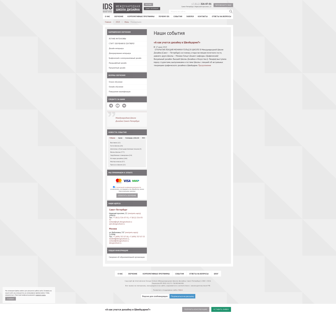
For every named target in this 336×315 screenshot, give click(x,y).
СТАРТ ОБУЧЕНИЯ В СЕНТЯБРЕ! (122, 43)
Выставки (115, 143)
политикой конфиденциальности (128, 187)
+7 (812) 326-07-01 (121, 217)
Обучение (118, 16)
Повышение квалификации (119, 91)
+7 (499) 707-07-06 (121, 236)
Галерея (190, 16)
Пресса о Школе (118, 165)
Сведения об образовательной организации (127, 257)
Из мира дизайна (118, 158)
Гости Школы (116, 146)
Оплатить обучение (127, 195)
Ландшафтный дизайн (118, 63)
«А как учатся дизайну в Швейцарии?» (177, 42)
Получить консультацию (195, 309)
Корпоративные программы (140, 16)
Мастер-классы (117, 161)
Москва (148, 4)
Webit (180, 290)
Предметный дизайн (117, 68)
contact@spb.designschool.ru (120, 222)
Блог (216, 274)
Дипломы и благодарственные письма (125, 149)
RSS (143, 138)
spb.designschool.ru (117, 224)
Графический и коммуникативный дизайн (125, 58)
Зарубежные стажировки (121, 155)
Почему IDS (164, 16)
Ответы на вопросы (221, 16)
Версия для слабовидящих (155, 296)
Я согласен (10, 299)
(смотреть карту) (134, 213)
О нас (107, 16)
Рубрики (112, 138)
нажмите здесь (41, 295)
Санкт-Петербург (152, 8)
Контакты (203, 16)
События (177, 16)
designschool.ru (115, 243)
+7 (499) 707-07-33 (137, 236)
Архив (120, 138)
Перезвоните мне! (223, 5)
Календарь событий (132, 138)
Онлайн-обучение (116, 87)
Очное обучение (115, 82)
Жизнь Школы (117, 152)
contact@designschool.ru (119, 241)
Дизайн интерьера (116, 48)
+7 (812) (201, 3)
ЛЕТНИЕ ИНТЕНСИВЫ (117, 38)
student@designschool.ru (119, 238)
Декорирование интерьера (120, 53)
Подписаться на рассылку (182, 296)
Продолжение (204, 65)
